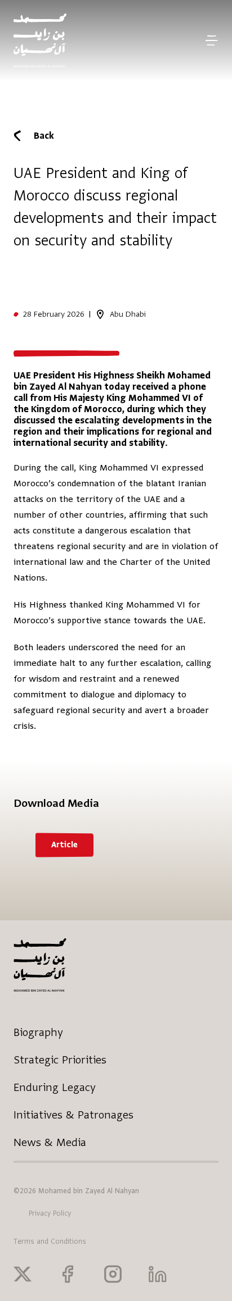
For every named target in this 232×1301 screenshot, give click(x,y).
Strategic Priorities (60, 1060)
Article (64, 844)
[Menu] (211, 40)
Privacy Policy (50, 1213)
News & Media (50, 1142)
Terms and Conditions (50, 1241)
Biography (38, 1032)
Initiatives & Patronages (73, 1115)
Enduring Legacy (55, 1087)
